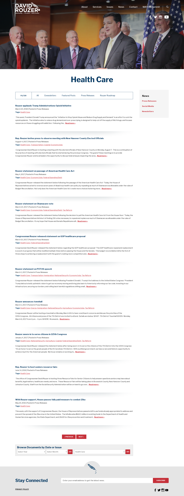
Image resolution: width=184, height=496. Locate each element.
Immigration (49, 275)
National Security (62, 275)
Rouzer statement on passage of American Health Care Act (44, 171)
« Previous (68, 437)
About (84, 7)
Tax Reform (67, 210)
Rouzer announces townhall (28, 301)
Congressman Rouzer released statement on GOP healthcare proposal (50, 236)
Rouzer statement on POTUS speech (33, 269)
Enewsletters (50, 95)
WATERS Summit (151, 7)
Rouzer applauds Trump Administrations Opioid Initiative (43, 105)
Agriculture (67, 308)
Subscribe (160, 480)
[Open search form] (167, 7)
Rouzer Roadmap (107, 95)
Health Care (25, 112)
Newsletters (148, 111)
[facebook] (150, 17)
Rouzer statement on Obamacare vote (34, 203)
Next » (81, 437)
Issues (110, 7)
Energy (34, 308)
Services (97, 7)
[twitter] (155, 17)
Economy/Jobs (57, 145)
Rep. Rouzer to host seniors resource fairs (36, 367)
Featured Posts (68, 95)
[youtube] (166, 16)
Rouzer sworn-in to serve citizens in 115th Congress (41, 334)
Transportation (37, 145)
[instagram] (160, 17)
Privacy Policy (22, 489)
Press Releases (87, 95)
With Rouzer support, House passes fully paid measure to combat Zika (50, 399)
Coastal (47, 145)
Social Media (148, 106)
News (121, 7)
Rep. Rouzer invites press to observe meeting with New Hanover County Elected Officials (59, 138)
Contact (133, 7)
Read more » (70, 123)
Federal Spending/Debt (52, 178)
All (38, 95)
